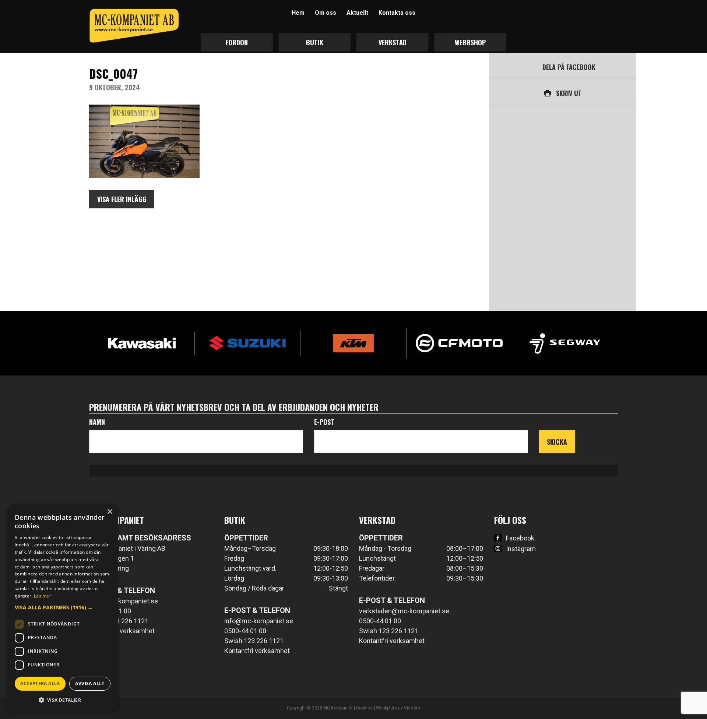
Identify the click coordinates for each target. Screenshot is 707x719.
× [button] (109, 512)
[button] (62, 607)
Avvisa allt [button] (89, 683)
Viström (412, 708)
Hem (298, 12)
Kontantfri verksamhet (122, 631)
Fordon (236, 42)
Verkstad (393, 42)
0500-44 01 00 (245, 631)
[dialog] (62, 608)
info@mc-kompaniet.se (123, 601)
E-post (324, 422)
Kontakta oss (397, 12)
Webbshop (470, 42)
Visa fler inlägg (122, 199)
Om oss (325, 12)
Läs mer (42, 596)
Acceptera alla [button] (40, 683)
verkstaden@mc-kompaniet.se (404, 611)
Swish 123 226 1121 (118, 621)
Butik (314, 42)
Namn (97, 422)
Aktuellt (357, 12)
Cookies (364, 708)
